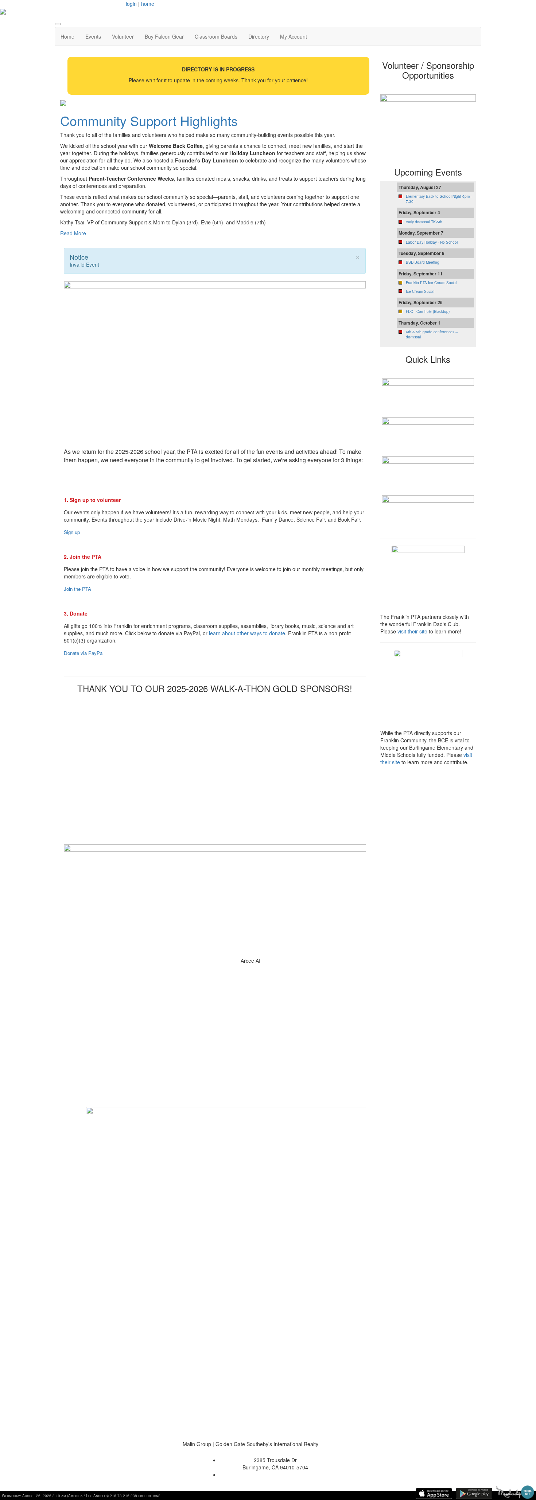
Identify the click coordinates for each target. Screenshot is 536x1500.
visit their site (412, 631)
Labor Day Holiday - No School (432, 242)
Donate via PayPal (84, 652)
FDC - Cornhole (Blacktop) (428, 311)
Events (93, 36)
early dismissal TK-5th (424, 221)
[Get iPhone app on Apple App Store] (434, 1493)
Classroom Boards (216, 36)
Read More (73, 233)
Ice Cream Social (420, 291)
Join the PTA (77, 588)
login (131, 3)
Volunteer (123, 36)
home (147, 3)
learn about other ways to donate (247, 633)
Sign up (72, 532)
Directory (258, 36)
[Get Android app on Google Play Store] (474, 1493)
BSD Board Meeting (422, 262)
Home (67, 36)
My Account (293, 36)
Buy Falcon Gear (164, 36)
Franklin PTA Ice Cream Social (431, 282)
